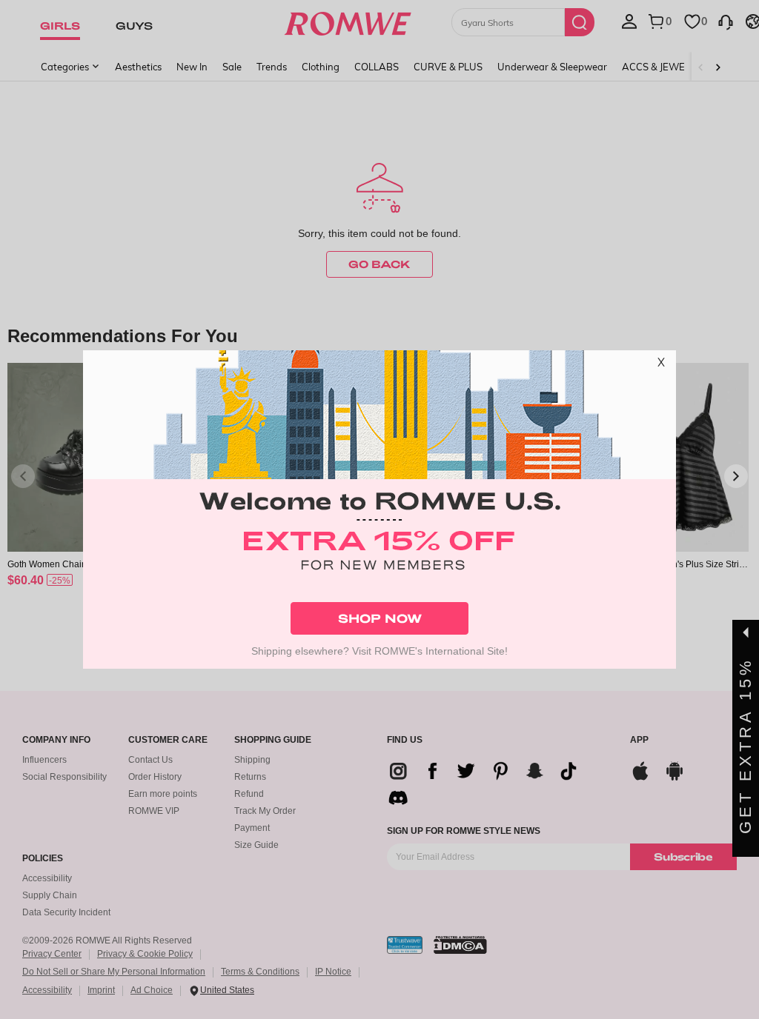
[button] (661, 365)
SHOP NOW (380, 618)
